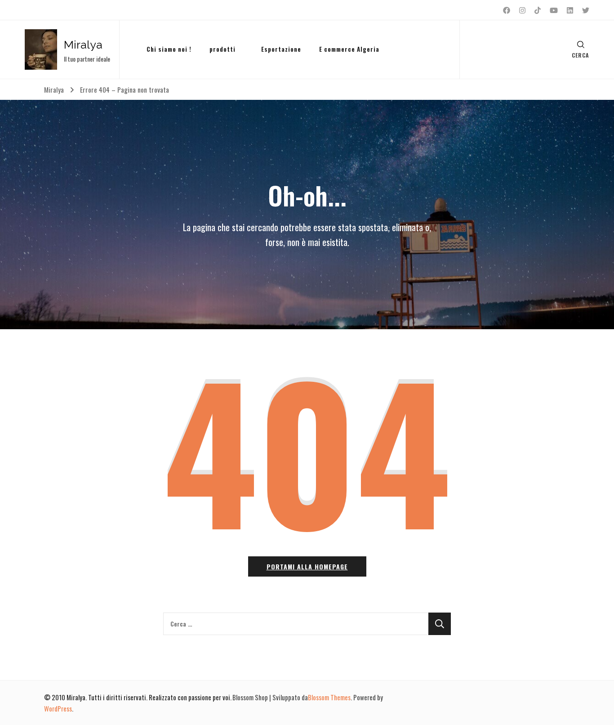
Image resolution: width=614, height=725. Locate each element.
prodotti (222, 49)
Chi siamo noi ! (169, 49)
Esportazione (281, 49)
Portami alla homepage (307, 566)
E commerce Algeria (349, 49)
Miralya (83, 44)
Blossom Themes (329, 697)
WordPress (58, 708)
